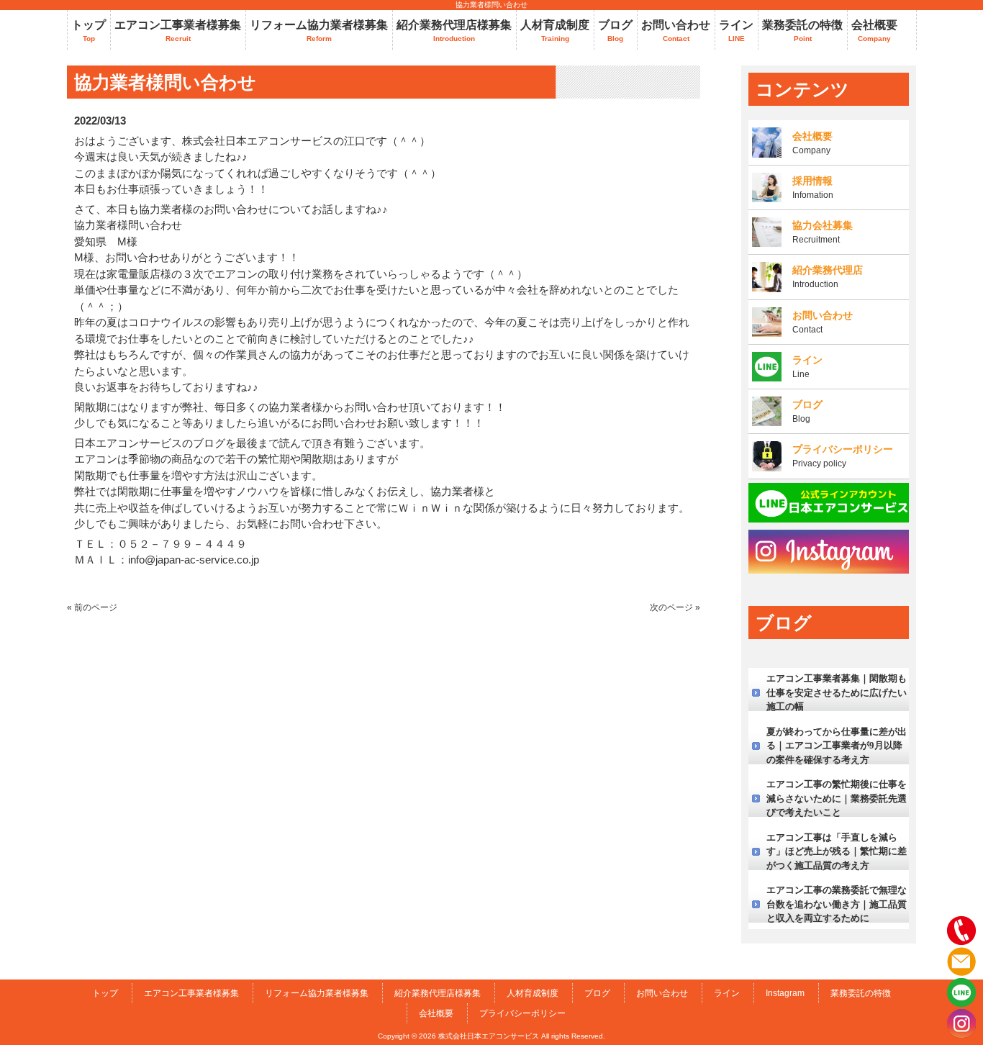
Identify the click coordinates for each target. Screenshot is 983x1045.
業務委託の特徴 (860, 993)
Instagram (785, 993)
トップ (105, 993)
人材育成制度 (532, 993)
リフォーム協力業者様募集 (316, 993)
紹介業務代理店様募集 (437, 993)
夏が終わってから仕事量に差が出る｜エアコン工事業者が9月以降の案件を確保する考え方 (836, 745)
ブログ (597, 993)
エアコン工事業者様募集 (191, 993)
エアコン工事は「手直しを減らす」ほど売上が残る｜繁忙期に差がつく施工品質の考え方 (836, 851)
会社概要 (436, 1013)
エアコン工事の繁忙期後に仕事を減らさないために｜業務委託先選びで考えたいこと (836, 798)
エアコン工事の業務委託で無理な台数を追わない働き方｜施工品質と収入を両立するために (836, 904)
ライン (727, 993)
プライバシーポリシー (522, 1013)
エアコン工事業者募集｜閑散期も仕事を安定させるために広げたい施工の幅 (836, 692)
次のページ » (675, 607)
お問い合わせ (662, 993)
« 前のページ (92, 607)
